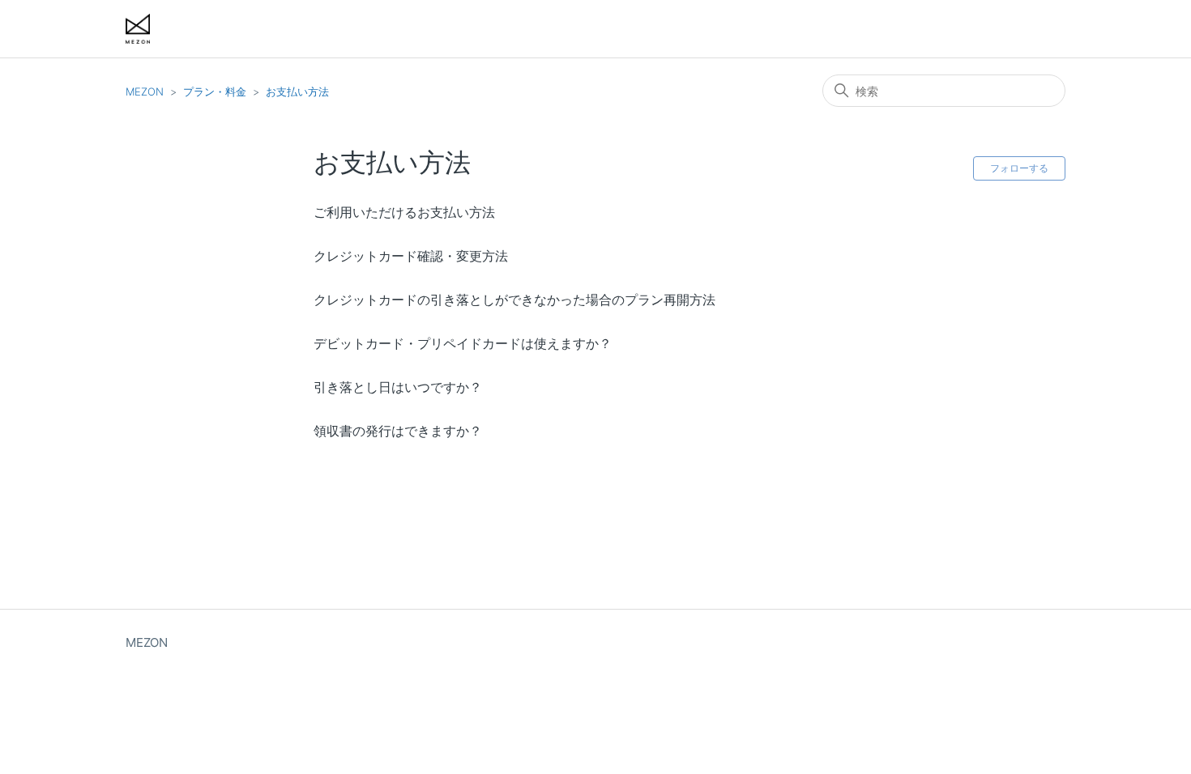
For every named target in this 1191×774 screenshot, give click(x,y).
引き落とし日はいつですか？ (398, 387)
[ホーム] (138, 29)
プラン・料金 (214, 91)
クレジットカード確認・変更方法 (411, 256)
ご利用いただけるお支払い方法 (404, 212)
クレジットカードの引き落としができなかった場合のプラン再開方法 (514, 299)
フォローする (1019, 168)
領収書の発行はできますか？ (398, 431)
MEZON (145, 91)
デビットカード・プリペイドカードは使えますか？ (463, 343)
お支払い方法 (297, 91)
